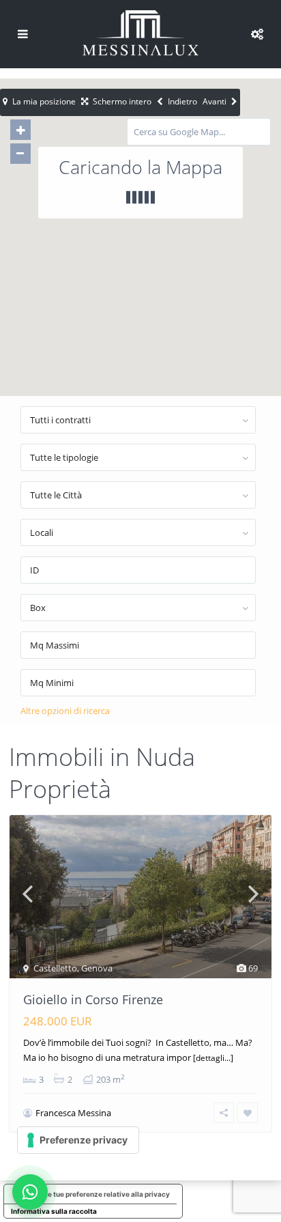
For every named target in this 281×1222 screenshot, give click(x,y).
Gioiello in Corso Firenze (93, 999)
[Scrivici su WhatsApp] (30, 1192)
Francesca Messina (73, 1113)
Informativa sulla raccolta (54, 1211)
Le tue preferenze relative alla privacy (107, 1194)
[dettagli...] (213, 1058)
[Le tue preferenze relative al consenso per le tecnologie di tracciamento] (78, 1140)
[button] (170, 256)
